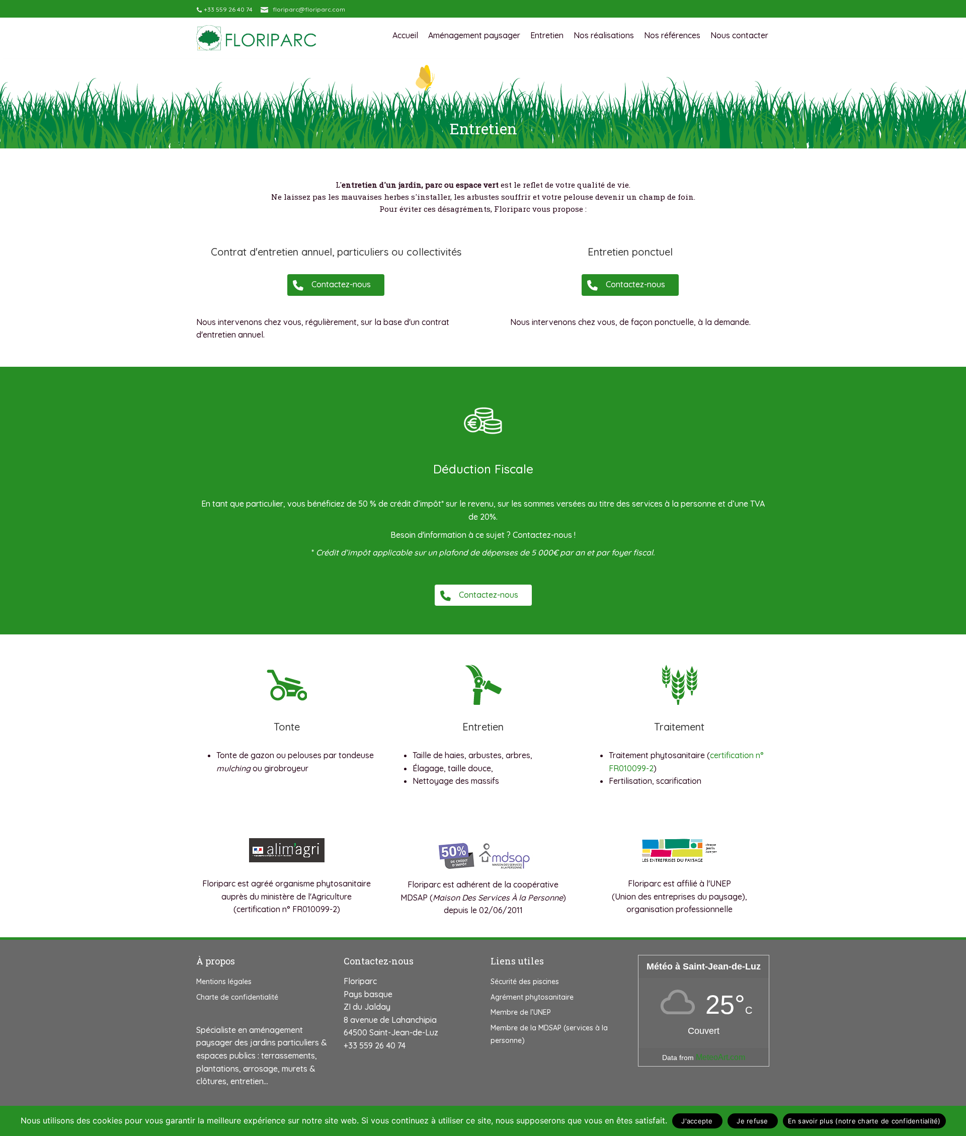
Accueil (405, 35)
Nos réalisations (604, 35)
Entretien (547, 35)
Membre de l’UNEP (521, 1012)
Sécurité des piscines (525, 981)
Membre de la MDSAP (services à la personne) (549, 1034)
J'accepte (696, 1121)
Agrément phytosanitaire (532, 997)
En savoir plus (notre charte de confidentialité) (864, 1121)
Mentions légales (224, 981)
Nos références (672, 35)
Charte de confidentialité (237, 997)
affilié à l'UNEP (704, 883)
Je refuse (752, 1121)
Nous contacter (739, 35)
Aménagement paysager (474, 35)
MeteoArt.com (720, 1057)
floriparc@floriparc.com (309, 9)
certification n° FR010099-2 (286, 909)
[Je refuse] (933, 1121)
